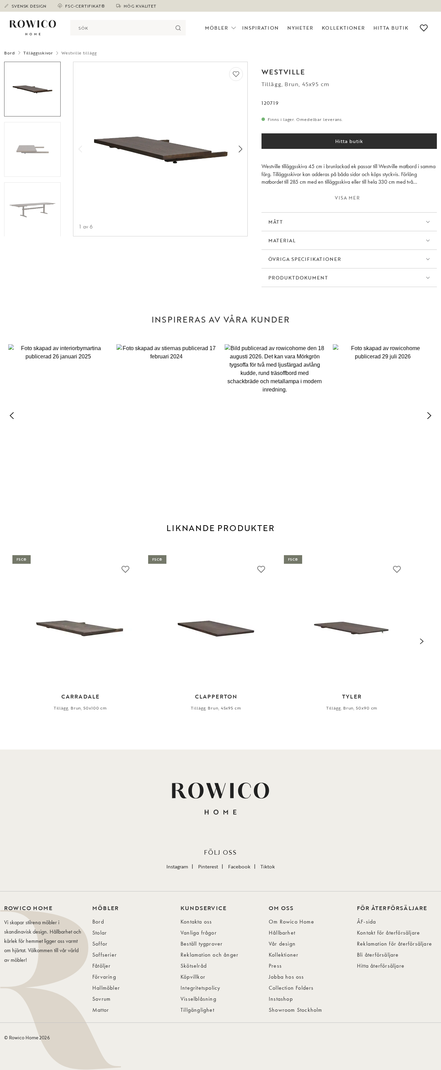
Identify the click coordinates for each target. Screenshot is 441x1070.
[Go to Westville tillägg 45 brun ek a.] (32, 89)
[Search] (178, 27)
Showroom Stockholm (295, 1009)
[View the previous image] (19, 641)
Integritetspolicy (200, 987)
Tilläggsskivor (38, 53)
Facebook (239, 866)
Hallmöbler (106, 987)
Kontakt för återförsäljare (388, 932)
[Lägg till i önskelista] (236, 74)
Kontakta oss (196, 921)
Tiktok (267, 866)
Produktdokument (298, 277)
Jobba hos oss (286, 976)
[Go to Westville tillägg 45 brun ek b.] (32, 149)
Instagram (177, 866)
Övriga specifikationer (304, 259)
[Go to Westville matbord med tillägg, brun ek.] (32, 209)
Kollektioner (343, 27)
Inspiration (260, 27)
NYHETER (300, 27)
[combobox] (120, 27)
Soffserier (104, 954)
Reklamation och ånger (209, 954)
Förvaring (104, 976)
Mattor (100, 1009)
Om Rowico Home (291, 921)
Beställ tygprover (202, 943)
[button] (58, 414)
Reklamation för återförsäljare (394, 943)
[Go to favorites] (424, 28)
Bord (9, 53)
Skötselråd (194, 965)
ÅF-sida (366, 921)
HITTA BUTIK (390, 27)
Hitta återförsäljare (380, 965)
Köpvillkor (193, 976)
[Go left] (80, 149)
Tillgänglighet (197, 1009)
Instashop (281, 998)
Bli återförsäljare (378, 954)
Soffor (99, 943)
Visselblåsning (198, 998)
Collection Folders (291, 987)
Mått (275, 221)
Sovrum (101, 998)
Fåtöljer (101, 965)
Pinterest (208, 866)
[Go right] (240, 149)
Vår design (282, 943)
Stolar (99, 932)
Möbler (216, 27)
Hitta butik (349, 141)
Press (275, 965)
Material (282, 240)
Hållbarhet (282, 932)
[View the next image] (422, 641)
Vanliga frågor (199, 932)
